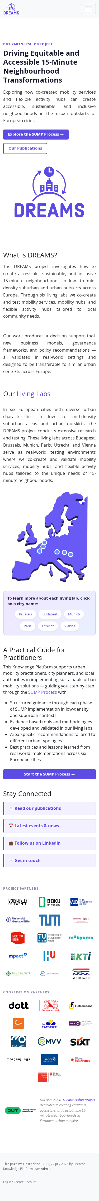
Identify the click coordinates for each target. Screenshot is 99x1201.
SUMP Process (42, 692)
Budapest (50, 614)
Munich (74, 614)
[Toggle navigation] (88, 9)
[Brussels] (43, 546)
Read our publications (38, 808)
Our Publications (25, 148)
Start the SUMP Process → (49, 774)
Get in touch (28, 860)
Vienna (69, 626)
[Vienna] (64, 552)
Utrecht (48, 626)
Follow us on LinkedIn (38, 843)
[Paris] (39, 551)
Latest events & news (37, 826)
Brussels (25, 614)
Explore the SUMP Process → (36, 134)
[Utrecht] (44, 542)
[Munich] (57, 551)
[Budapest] (70, 554)
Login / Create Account (19, 1182)
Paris (27, 626)
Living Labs (33, 393)
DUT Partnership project (28, 44)
